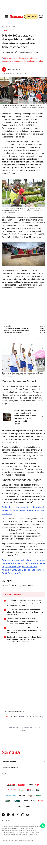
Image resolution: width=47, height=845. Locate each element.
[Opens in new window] (8, 814)
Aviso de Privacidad (11, 821)
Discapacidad (26, 585)
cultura (5, 585)
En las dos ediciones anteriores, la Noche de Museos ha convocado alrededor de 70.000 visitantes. (23, 510)
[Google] (3, 814)
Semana (5, 26)
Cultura (13, 26)
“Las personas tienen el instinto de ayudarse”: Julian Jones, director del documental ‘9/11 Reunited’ (16, 331)
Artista (14, 585)
